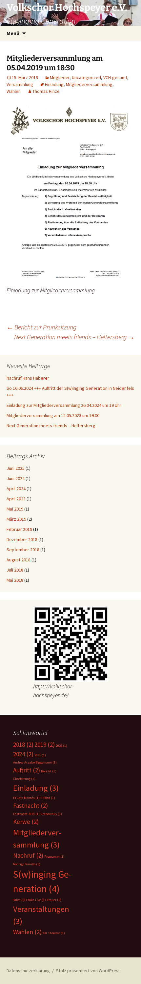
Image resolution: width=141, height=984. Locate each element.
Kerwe (26, 822)
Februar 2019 (19, 529)
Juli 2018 (15, 570)
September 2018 (23, 550)
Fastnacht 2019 (26, 814)
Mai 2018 (15, 580)
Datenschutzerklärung (28, 971)
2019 (44, 744)
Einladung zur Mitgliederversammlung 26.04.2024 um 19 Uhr (64, 405)
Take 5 (20, 900)
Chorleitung (24, 779)
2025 (40, 755)
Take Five (37, 900)
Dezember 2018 (22, 539)
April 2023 (16, 499)
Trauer (54, 900)
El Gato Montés (26, 798)
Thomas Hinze (46, 91)
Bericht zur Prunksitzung (41, 327)
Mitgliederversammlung (89, 84)
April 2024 (16, 489)
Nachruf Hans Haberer (28, 378)
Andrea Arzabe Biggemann (35, 762)
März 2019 (16, 519)
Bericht (48, 771)
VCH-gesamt (115, 77)
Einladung (54, 84)
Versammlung (20, 84)
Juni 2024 (16, 478)
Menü (13, 33)
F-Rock (48, 798)
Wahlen (14, 91)
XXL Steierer (54, 933)
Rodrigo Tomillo (26, 864)
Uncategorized (86, 77)
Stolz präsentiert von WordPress (88, 971)
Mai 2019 (15, 509)
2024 (23, 754)
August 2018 (18, 560)
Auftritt (26, 770)
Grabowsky (51, 814)
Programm (54, 856)
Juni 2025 (16, 468)
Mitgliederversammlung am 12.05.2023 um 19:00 (53, 415)
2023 (61, 745)
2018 (23, 744)
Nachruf (28, 855)
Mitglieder (60, 77)
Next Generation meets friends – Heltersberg (74, 337)
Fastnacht (30, 805)
